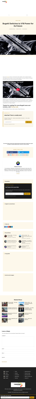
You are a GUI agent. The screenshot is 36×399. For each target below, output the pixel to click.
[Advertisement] (24, 6)
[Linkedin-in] (12, 227)
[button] (9, 15)
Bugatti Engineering (18, 143)
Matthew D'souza (17, 144)
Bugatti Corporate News (11, 143)
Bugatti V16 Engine (11, 144)
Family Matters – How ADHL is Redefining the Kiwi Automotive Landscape (27, 241)
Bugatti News (28, 143)
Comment (4, 335)
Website (3, 357)
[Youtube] (8, 227)
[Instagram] (10, 227)
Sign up (32, 397)
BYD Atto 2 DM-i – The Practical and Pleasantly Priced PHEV (27, 236)
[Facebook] (5, 227)
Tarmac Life (14, 107)
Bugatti (17, 20)
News (19, 20)
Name (3, 348)
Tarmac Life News (26, 144)
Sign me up (27, 193)
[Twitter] (6, 227)
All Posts (18, 173)
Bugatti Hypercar (23, 143)
